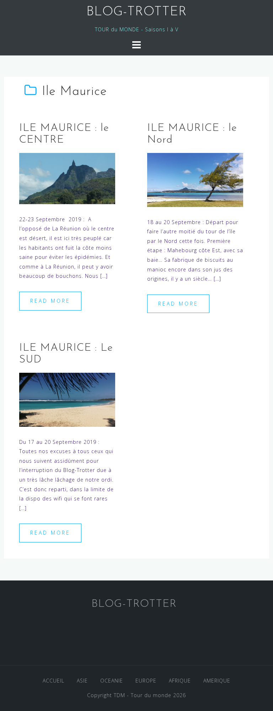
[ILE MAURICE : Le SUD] (67, 399)
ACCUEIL (53, 680)
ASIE (82, 680)
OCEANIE (111, 680)
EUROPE (145, 680)
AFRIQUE (180, 680)
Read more (50, 300)
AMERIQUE (216, 680)
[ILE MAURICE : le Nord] (195, 179)
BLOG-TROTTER (136, 12)
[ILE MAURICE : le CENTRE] (67, 178)
